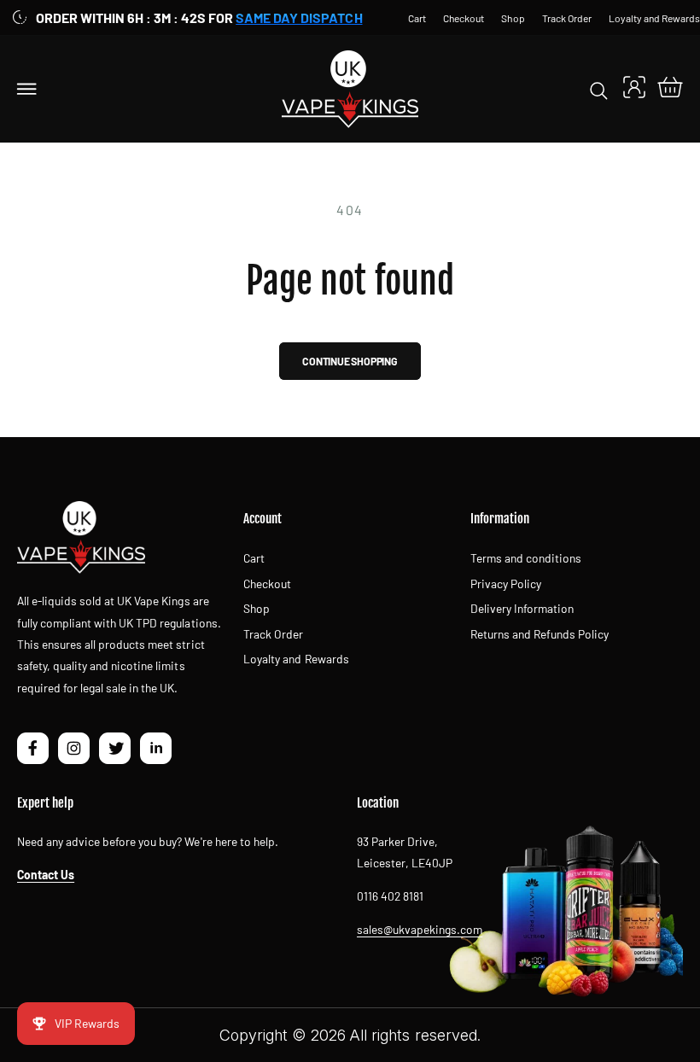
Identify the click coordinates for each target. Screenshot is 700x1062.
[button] (27, 89)
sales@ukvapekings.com (419, 929)
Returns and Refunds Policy (539, 634)
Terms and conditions (525, 558)
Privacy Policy (505, 583)
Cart (254, 558)
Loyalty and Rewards (295, 658)
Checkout (267, 583)
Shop (256, 608)
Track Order (273, 634)
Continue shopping (350, 361)
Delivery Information (522, 608)
